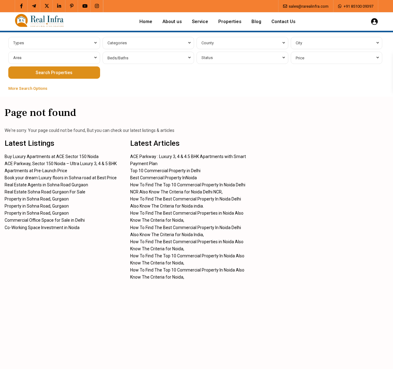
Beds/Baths (117, 58)
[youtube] (84, 6)
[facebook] (21, 6)
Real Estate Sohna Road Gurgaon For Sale (45, 191)
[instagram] (97, 6)
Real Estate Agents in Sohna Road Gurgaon (46, 184)
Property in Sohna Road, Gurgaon (37, 198)
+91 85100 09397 (358, 6)
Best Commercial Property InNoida (163, 177)
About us (172, 21)
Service (200, 21)
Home (145, 21)
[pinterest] (71, 6)
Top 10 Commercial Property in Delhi (165, 170)
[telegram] (34, 6)
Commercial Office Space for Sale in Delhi (45, 220)
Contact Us (283, 21)
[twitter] (46, 6)
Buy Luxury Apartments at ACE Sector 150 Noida (52, 156)
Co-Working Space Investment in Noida (42, 227)
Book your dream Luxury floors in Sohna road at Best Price (61, 177)
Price (300, 58)
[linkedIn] (59, 6)
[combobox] (54, 43)
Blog (256, 21)
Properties (229, 21)
